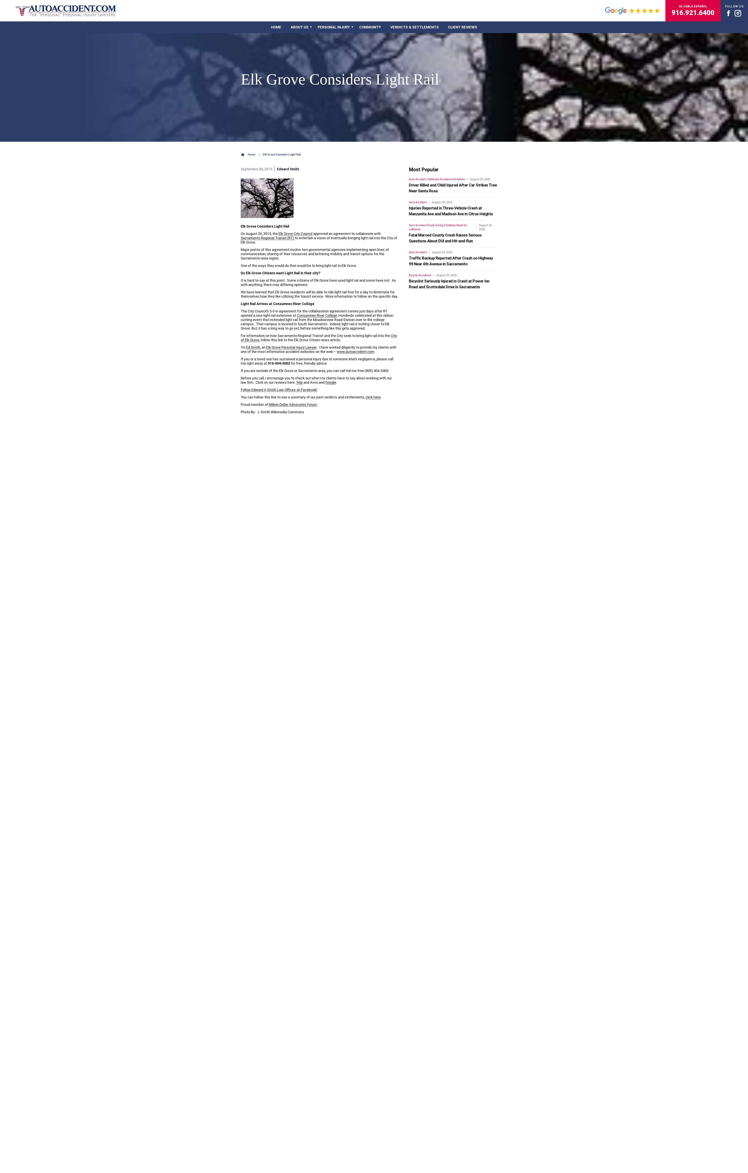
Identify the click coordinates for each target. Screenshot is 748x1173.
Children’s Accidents (440, 179)
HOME (276, 27)
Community (370, 27)
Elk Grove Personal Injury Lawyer (291, 347)
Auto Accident (418, 179)
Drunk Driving (435, 225)
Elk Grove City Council (295, 234)
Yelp (299, 382)
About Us (299, 27)
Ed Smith (253, 347)
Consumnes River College (317, 315)
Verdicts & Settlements (414, 27)
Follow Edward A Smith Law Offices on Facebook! (279, 390)
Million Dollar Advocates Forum (293, 405)
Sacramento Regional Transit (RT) (268, 238)
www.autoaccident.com (355, 352)
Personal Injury (334, 27)
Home (251, 154)
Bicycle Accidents (420, 275)
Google (330, 382)
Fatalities (459, 179)
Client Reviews (462, 27)
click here (373, 397)
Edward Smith (288, 169)
